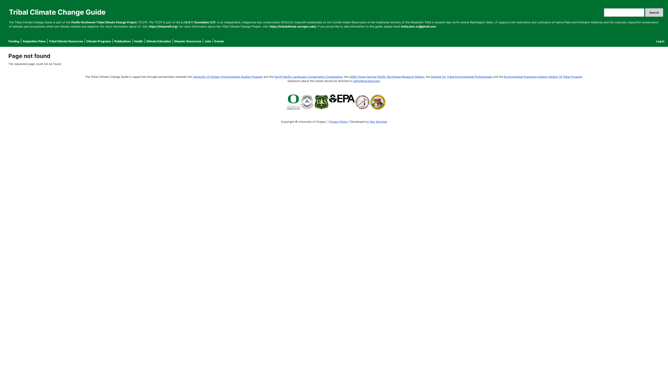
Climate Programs (98, 41)
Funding (14, 41)
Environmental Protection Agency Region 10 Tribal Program (543, 77)
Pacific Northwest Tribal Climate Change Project (104, 22)
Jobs (208, 41)
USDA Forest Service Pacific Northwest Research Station (386, 77)
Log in (660, 41)
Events (219, 41)
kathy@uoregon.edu (366, 81)
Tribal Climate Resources (66, 41)
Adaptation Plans (34, 41)
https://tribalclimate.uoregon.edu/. (293, 26)
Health (138, 41)
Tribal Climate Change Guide (57, 12)
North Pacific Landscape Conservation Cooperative (308, 77)
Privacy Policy (338, 121)
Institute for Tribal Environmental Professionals (461, 77)
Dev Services (378, 121)
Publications (122, 41)
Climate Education (158, 41)
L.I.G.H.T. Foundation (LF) (198, 22)
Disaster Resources (187, 41)
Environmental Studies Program (242, 77)
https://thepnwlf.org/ (163, 26)
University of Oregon (206, 77)
